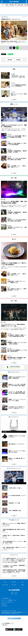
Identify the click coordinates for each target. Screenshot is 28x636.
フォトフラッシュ (4, 16)
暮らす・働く (20, 4)
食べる (7, 4)
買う (16, 4)
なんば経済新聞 (14, 2)
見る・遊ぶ (12, 4)
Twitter (15, 593)
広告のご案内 (4, 605)
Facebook (12, 593)
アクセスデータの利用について (7, 602)
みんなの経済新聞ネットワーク (14, 619)
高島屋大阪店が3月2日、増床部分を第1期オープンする (11, 41)
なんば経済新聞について (6, 598)
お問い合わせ (4, 603)
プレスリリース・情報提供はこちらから (9, 600)
